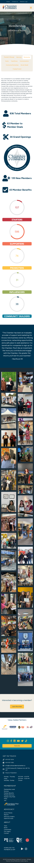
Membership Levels (9, 789)
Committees (7, 829)
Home (8, 1)
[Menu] (31, 8)
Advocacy (19, 57)
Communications (24, 61)
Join (5, 800)
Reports (6, 814)
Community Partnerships (12, 65)
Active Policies (8, 813)
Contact (6, 833)
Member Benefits (9, 793)
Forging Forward (17, 69)
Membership (27, 57)
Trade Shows (14, 61)
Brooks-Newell (24, 65)
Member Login (24, 1)
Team (5, 826)
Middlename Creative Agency (21, 861)
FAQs (5, 798)
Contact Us (15, 1)
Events (7, 61)
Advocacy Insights (9, 816)
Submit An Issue (8, 818)
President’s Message (9, 57)
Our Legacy (7, 831)
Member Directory (9, 795)
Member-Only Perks (9, 797)
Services (6, 791)
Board (5, 827)
